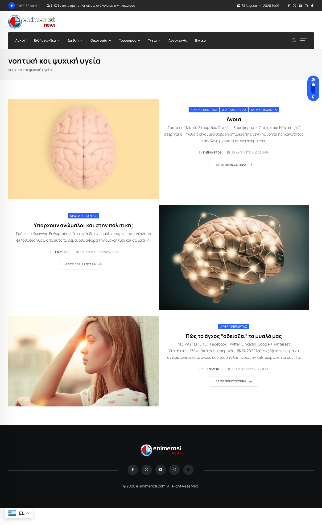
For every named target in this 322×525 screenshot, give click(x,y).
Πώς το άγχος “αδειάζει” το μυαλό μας (234, 336)
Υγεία (152, 40)
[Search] (294, 40)
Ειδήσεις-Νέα (45, 40)
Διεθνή (73, 40)
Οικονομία (99, 40)
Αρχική (20, 40)
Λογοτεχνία (178, 40)
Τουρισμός (127, 40)
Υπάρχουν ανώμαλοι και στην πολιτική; (83, 225)
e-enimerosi (213, 152)
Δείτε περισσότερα (231, 165)
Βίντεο (200, 40)
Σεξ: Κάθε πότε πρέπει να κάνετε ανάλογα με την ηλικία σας (91, 5)
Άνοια (234, 119)
